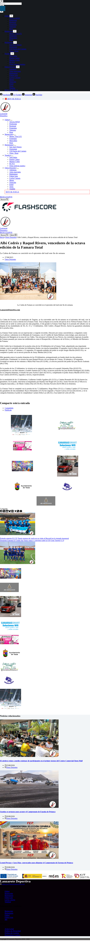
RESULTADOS (6, 197)
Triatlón (12, 189)
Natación (12, 182)
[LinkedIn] (7, 512)
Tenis (11, 187)
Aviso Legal (9, 929)
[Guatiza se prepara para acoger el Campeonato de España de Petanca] (29, 807)
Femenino (13, 128)
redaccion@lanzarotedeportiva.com (13, 884)
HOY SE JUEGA (12, 192)
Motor (11, 180)
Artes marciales (15, 172)
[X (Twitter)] (4, 512)
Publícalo (8, 410)
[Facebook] (1, 512)
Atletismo (13, 170)
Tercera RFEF (14, 122)
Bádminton (13, 174)
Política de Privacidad (13, 931)
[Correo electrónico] (21, 512)
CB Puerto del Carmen (17, 151)
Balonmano (9, 145)
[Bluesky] (9, 512)
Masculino (13, 141)
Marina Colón (14, 162)
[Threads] (12, 512)
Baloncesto (9, 134)
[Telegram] (15, 512)
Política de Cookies (12, 933)
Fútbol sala (9, 898)
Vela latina (13, 157)
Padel (11, 185)
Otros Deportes (10, 168)
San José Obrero (15, 147)
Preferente (13, 124)
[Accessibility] (2, 8)
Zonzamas (13, 149)
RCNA (12, 164)
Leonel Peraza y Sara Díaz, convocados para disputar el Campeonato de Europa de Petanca (36, 863)
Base (11, 132)
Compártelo (9, 408)
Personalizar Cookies (12, 935)
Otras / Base (13, 153)
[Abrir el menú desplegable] (11, 120)
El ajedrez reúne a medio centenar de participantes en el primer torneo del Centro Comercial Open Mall (41, 761)
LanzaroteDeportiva (3, 115)
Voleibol (8, 902)
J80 (6, 920)
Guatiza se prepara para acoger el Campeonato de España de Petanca (27, 812)
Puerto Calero (14, 159)
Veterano (12, 130)
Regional (12, 126)
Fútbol (7, 120)
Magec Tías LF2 (15, 136)
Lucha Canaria (14, 178)
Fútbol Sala (13, 176)
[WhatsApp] (18, 512)
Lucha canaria (10, 900)
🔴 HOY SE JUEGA (13, 99)
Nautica (7, 155)
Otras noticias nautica (17, 166)
